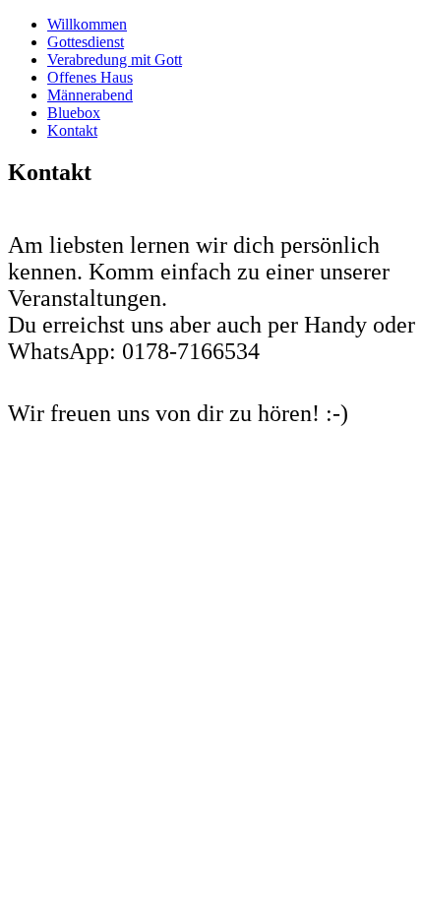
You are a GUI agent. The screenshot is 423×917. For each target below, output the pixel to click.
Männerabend (90, 95)
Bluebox (73, 112)
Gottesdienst (85, 41)
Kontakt (72, 130)
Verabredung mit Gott (114, 59)
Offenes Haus (90, 77)
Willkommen (87, 24)
